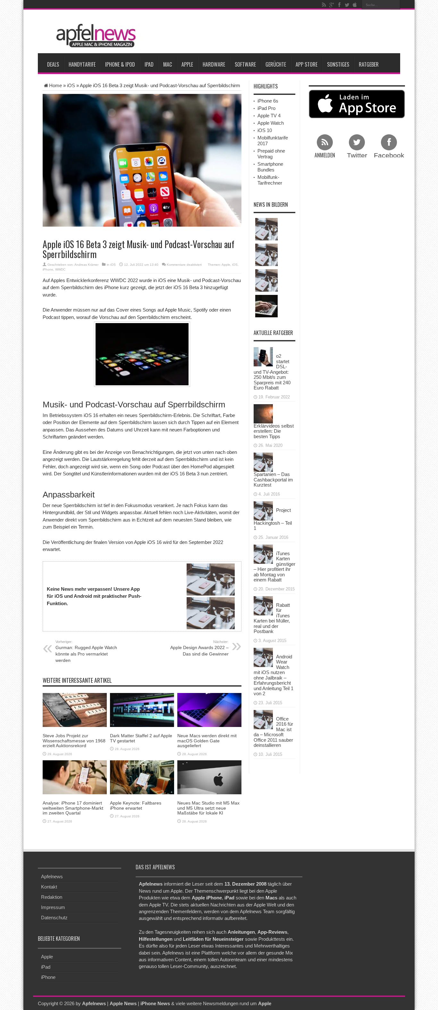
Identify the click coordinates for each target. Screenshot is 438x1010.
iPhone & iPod (120, 64)
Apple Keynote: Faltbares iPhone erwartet (135, 805)
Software (245, 64)
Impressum (53, 907)
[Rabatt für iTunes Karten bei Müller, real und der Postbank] (263, 605)
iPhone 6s (267, 101)
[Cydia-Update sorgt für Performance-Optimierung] (266, 280)
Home (55, 85)
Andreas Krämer (86, 264)
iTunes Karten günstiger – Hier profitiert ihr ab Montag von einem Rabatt (274, 567)
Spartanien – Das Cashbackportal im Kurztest (273, 480)
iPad (149, 64)
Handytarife (82, 64)
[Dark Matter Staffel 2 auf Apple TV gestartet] (142, 709)
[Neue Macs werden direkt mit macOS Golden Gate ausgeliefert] (209, 709)
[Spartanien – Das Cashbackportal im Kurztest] (263, 461)
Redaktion (51, 897)
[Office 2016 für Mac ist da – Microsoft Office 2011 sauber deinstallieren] (263, 719)
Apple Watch (270, 123)
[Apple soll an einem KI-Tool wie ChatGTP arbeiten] (266, 306)
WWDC (60, 269)
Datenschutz (54, 917)
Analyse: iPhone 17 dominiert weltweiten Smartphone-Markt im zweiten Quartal (73, 807)
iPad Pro (266, 108)
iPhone (48, 269)
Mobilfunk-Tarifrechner (269, 180)
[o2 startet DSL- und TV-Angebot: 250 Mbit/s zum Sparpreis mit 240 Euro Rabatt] (263, 356)
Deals (53, 64)
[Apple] (354, 5)
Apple (187, 64)
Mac (167, 64)
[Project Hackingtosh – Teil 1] (263, 510)
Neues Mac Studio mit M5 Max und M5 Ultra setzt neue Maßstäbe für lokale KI (208, 807)
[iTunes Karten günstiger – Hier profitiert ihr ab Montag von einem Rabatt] (263, 553)
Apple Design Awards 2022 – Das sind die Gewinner (199, 648)
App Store (306, 64)
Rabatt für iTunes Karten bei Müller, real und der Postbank (272, 618)
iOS (71, 85)
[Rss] (324, 5)
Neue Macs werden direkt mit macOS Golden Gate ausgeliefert (207, 740)
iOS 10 (264, 130)
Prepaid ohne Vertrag (271, 153)
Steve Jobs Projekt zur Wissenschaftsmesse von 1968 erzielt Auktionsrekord (74, 740)
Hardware (214, 64)
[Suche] (395, 5)
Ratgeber (369, 64)
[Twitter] (347, 5)
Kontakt (49, 886)
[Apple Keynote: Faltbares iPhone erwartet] (142, 777)
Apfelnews (52, 876)
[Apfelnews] (94, 35)
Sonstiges (338, 64)
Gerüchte (275, 64)
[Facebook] (339, 5)
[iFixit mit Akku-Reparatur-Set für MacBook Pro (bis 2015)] (266, 255)
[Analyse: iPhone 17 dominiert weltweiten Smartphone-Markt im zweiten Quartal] (75, 777)
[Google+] (331, 5)
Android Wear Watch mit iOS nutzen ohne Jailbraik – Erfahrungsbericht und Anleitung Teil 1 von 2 (273, 675)
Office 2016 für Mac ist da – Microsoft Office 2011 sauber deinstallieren (273, 732)
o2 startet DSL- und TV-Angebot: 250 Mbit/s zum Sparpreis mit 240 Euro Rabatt (272, 371)
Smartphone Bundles (270, 166)
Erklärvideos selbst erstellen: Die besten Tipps (274, 431)
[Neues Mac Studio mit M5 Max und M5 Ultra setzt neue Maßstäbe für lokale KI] (209, 777)
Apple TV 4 (269, 115)
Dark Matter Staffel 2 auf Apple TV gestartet (141, 738)
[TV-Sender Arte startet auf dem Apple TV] (266, 229)
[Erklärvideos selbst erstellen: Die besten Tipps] (263, 413)
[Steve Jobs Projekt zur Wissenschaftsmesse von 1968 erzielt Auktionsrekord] (75, 709)
